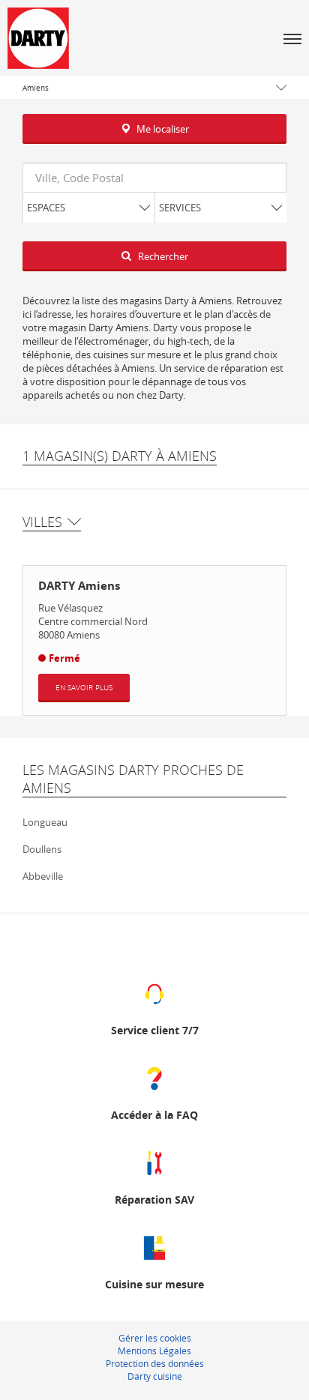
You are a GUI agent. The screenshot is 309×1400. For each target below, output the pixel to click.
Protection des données (155, 1363)
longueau (45, 822)
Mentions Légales (154, 1351)
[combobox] (154, 178)
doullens (42, 849)
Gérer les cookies (154, 1338)
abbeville (42, 876)
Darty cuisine (155, 1376)
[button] (293, 38)
